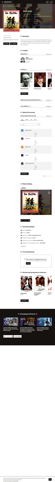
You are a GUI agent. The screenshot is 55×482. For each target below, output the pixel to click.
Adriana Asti (37, 88)
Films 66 (40, 16)
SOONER (26, 155)
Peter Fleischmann (37, 14)
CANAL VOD (27, 138)
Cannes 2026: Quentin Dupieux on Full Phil (43, 328)
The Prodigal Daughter (37, 293)
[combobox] (30, 124)
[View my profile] (51, 2)
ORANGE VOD (27, 146)
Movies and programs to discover (11, 39)
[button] (49, 193)
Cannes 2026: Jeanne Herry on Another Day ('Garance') (26, 329)
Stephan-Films (36, 16)
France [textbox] (23, 124)
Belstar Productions (46, 16)
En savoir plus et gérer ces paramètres (10, 480)
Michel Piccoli (24, 88)
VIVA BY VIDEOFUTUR (29, 163)
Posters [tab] (23, 187)
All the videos (17, 336)
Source (44, 176)
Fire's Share (24, 293)
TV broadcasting (7, 37)
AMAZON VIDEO (28, 130)
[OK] (50, 479)
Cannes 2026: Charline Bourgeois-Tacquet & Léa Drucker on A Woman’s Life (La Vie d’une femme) (10, 329)
